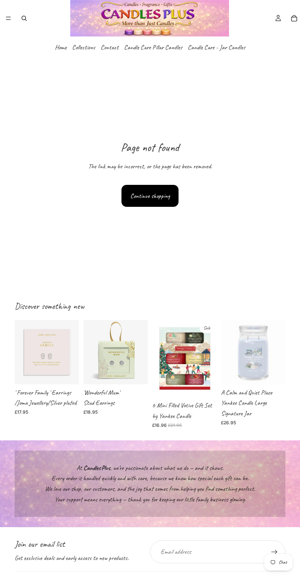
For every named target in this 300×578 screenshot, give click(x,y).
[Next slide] (277, 352)
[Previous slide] (229, 352)
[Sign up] (274, 552)
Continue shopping (150, 196)
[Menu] (8, 18)
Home (61, 47)
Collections (83, 47)
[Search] (24, 18)
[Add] (67, 373)
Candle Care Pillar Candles (153, 47)
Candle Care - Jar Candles (216, 47)
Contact (110, 47)
